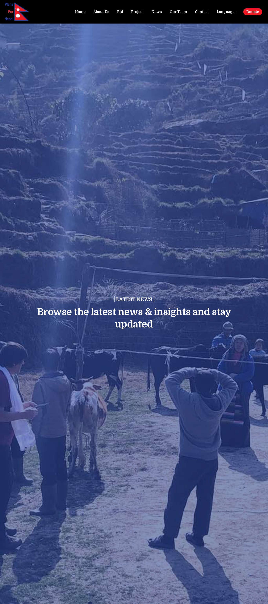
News (156, 12)
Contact (202, 12)
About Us (101, 12)
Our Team (178, 12)
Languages (226, 12)
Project (137, 12)
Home (80, 12)
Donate (252, 12)
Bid (120, 12)
